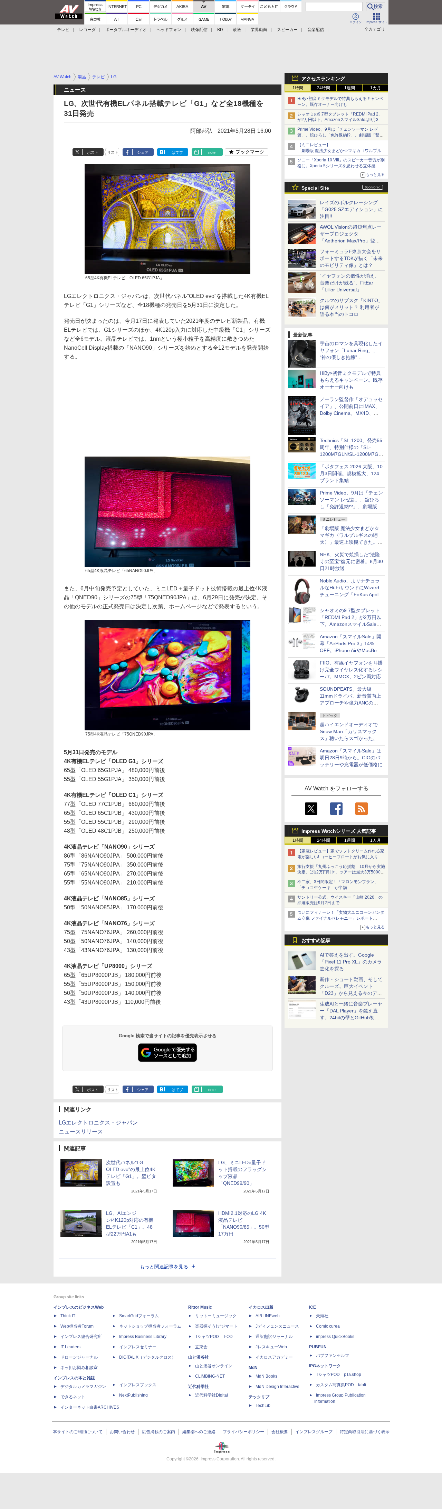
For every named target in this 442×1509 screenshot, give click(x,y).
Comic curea (328, 1326)
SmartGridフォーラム (139, 1315)
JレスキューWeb (271, 1347)
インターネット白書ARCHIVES (89, 1407)
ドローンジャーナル (79, 1357)
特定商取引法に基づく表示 (365, 1431)
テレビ (63, 29)
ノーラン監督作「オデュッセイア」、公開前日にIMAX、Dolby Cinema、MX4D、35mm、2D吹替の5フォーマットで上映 (351, 413)
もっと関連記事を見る (164, 1266)
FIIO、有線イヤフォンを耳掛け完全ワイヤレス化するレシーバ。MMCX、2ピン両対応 (351, 669)
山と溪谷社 (198, 1357)
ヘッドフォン (168, 29)
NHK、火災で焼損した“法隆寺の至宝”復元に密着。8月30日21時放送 (351, 561)
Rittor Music (200, 1307)
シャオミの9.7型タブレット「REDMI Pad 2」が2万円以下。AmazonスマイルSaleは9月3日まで (340, 120)
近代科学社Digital (211, 1395)
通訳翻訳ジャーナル (274, 1336)
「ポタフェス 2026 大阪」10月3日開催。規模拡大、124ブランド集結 (351, 473)
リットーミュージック (216, 1315)
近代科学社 (198, 1386)
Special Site (315, 188)
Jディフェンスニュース (277, 1326)
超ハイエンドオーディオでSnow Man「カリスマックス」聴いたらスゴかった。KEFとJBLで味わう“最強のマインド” (351, 738)
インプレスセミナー (137, 1347)
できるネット (72, 1397)
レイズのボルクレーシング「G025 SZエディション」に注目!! (351, 209)
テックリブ (259, 1397)
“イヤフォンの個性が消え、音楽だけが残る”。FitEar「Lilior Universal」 (349, 282)
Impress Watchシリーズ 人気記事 (338, 831)
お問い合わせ (122, 1431)
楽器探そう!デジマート (216, 1326)
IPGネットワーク (325, 1365)
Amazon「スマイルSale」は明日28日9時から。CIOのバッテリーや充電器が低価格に (351, 757)
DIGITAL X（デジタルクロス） (147, 1357)
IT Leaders (70, 1347)
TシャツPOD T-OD (214, 1336)
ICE (312, 1307)
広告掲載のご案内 (158, 1431)
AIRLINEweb (268, 1315)
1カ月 (375, 88)
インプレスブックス (137, 1384)
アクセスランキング (323, 78)
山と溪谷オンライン (213, 1365)
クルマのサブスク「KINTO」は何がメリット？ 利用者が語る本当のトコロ (351, 307)
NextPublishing (133, 1395)
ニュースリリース (81, 1132)
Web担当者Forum (77, 1326)
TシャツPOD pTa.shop (338, 1374)
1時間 (297, 88)
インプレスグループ (314, 1431)
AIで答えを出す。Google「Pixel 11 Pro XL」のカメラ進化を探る (351, 961)
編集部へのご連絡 (198, 1431)
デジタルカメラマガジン (83, 1386)
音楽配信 (315, 29)
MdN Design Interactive (277, 1386)
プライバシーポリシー (243, 1431)
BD (220, 29)
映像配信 (199, 29)
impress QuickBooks (335, 1336)
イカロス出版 (261, 1307)
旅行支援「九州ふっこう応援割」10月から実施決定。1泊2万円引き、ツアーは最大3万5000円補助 (341, 872)
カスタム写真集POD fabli (341, 1384)
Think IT (67, 1315)
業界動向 (259, 29)
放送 (237, 29)
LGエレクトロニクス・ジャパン (98, 1123)
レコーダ (87, 29)
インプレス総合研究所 (81, 1336)
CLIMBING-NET (210, 1376)
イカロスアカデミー (274, 1357)
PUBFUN (318, 1347)
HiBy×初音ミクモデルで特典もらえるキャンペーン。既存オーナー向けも (351, 380)
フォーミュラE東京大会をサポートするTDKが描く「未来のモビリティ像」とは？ (351, 258)
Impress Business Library (142, 1336)
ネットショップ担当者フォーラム (150, 1326)
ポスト (92, 152)
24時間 (323, 88)
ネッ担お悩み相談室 (79, 1367)
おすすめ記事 (315, 940)
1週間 (349, 88)
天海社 (322, 1315)
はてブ (177, 152)
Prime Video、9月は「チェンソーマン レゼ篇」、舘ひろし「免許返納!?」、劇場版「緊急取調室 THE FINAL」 (340, 135)
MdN (253, 1367)
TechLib (263, 1405)
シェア (142, 152)
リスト (112, 152)
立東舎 (201, 1347)
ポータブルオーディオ (126, 29)
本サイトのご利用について (78, 1431)
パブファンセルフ (332, 1355)
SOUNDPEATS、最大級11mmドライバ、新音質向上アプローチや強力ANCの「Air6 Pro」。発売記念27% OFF (350, 702)
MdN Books (266, 1376)
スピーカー (287, 29)
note (211, 152)
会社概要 (279, 1431)
